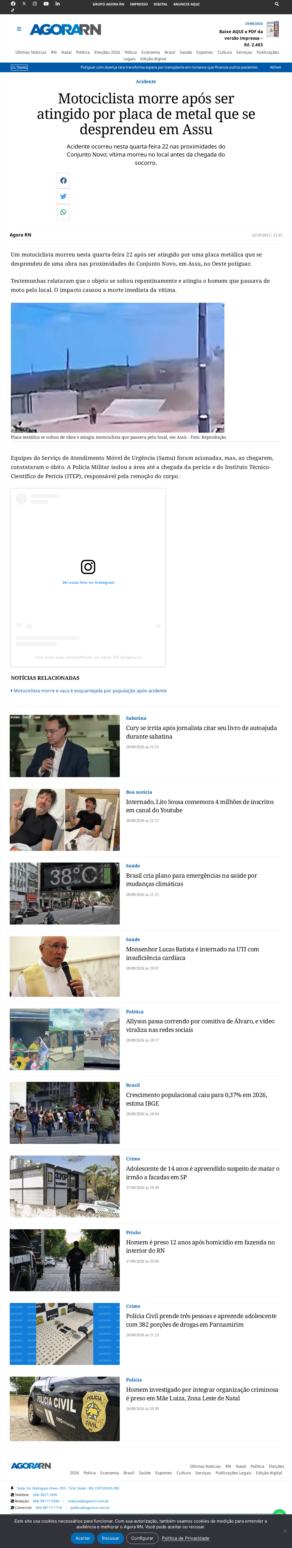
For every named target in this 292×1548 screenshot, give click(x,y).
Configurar (142, 1538)
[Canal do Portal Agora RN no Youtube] (49, 4)
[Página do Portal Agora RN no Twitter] (27, 4)
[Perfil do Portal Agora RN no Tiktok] (15, 10)
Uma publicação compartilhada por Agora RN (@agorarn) (88, 657)
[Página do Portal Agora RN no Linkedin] (60, 4)
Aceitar (83, 1538)
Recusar (110, 1538)
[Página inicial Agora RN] (31, 1467)
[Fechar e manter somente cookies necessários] (285, 1531)
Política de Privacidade (186, 1538)
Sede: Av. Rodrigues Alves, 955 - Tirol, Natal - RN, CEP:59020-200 (68, 1488)
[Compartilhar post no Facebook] (63, 180)
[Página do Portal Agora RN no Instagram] (37, 4)
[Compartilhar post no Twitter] (63, 196)
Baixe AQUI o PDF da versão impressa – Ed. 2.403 (241, 38)
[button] (20, 29)
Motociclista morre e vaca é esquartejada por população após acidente (90, 690)
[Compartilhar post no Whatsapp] (63, 211)
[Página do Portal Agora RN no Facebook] (16, 4)
